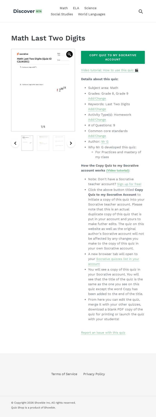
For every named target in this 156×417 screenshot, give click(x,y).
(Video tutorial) (117, 170)
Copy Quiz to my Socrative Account (113, 57)
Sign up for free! (129, 184)
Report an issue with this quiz (103, 332)
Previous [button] (15, 143)
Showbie (49, 407)
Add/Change (97, 98)
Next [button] (71, 143)
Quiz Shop (17, 407)
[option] (43, 90)
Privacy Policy (94, 374)
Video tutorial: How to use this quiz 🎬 (110, 70)
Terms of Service (64, 374)
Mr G (104, 141)
